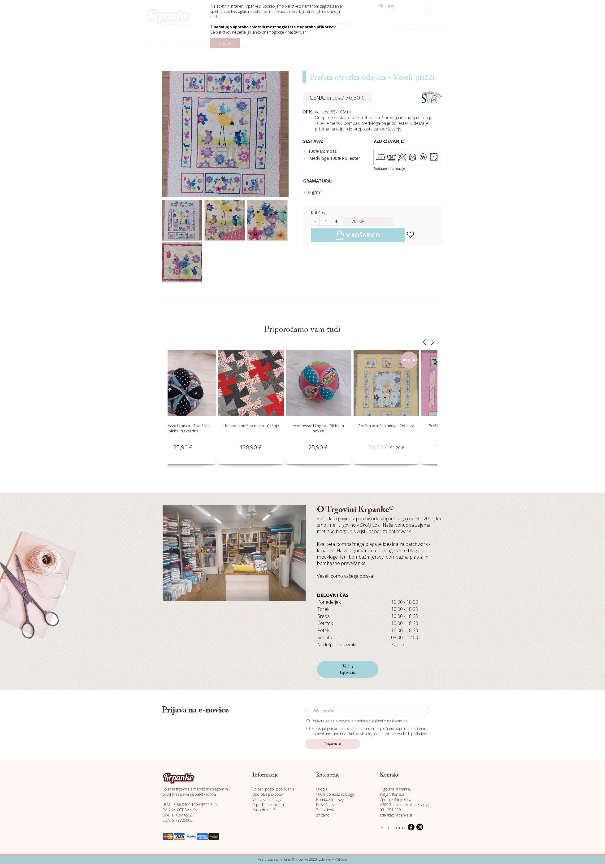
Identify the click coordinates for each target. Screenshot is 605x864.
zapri (389, 5)
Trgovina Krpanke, (395, 789)
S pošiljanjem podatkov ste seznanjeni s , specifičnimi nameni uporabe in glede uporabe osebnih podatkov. (369, 731)
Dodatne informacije (389, 168)
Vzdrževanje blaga (267, 799)
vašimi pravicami (357, 733)
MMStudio (339, 859)
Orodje (322, 789)
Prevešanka (325, 804)
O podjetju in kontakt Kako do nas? (269, 807)
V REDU (225, 43)
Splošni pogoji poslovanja (273, 789)
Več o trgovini (348, 669)
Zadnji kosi (325, 809)
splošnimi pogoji (391, 728)
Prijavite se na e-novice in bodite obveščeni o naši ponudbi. (360, 721)
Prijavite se (332, 744)
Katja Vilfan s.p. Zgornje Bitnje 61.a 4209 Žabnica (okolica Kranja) (404, 799)
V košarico (184, 453)
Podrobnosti (218, 453)
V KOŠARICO (363, 235)
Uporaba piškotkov (268, 794)
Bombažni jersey (330, 799)
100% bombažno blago (335, 794)
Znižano (322, 815)
